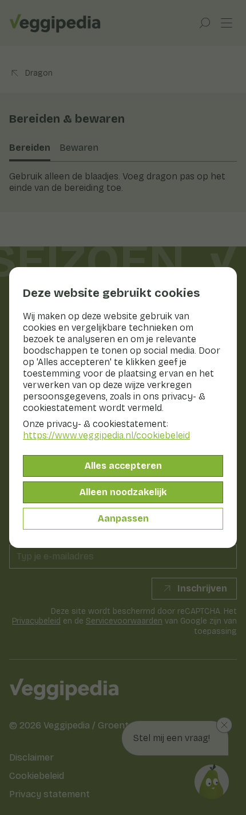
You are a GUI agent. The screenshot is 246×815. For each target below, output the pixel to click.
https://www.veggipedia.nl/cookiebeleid (106, 435)
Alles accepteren (123, 465)
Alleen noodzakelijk (123, 492)
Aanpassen (123, 518)
